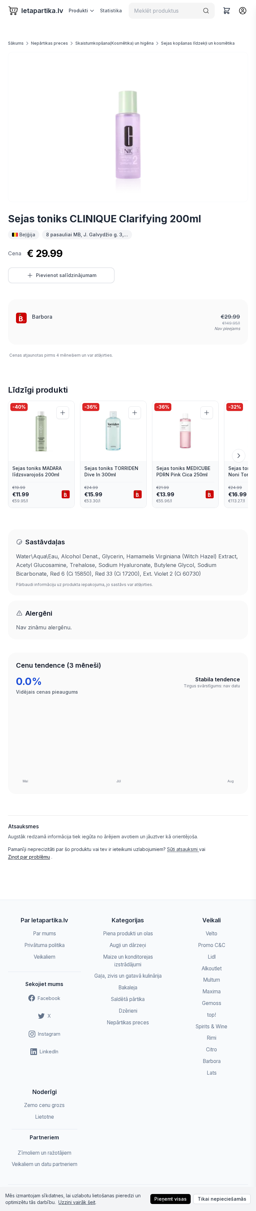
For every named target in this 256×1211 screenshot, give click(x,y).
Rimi (211, 1038)
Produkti (78, 10)
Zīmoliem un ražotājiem (44, 1153)
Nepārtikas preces (49, 43)
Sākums (16, 43)
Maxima (211, 991)
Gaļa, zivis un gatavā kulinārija (128, 976)
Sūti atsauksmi (183, 849)
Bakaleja (127, 987)
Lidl (212, 957)
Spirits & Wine (211, 1026)
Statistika (111, 10)
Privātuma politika (44, 945)
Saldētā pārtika (128, 999)
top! (211, 1015)
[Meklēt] (206, 10)
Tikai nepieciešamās (222, 1199)
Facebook (49, 998)
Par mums (44, 933)
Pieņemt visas (170, 1199)
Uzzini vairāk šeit (76, 1202)
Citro (211, 1049)
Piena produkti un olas (128, 933)
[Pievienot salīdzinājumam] (62, 412)
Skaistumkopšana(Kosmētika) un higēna (114, 43)
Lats (212, 1073)
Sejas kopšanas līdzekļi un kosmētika (198, 43)
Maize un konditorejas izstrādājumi (128, 961)
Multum (211, 980)
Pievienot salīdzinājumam (66, 275)
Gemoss (211, 1003)
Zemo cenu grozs (44, 1105)
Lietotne (44, 1117)
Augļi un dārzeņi (128, 945)
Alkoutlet (212, 968)
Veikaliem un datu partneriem (44, 1164)
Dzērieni (128, 1011)
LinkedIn (49, 1051)
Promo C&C (211, 945)
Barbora (42, 316)
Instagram (49, 1034)
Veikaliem (44, 957)
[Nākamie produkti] (238, 455)
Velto (211, 933)
